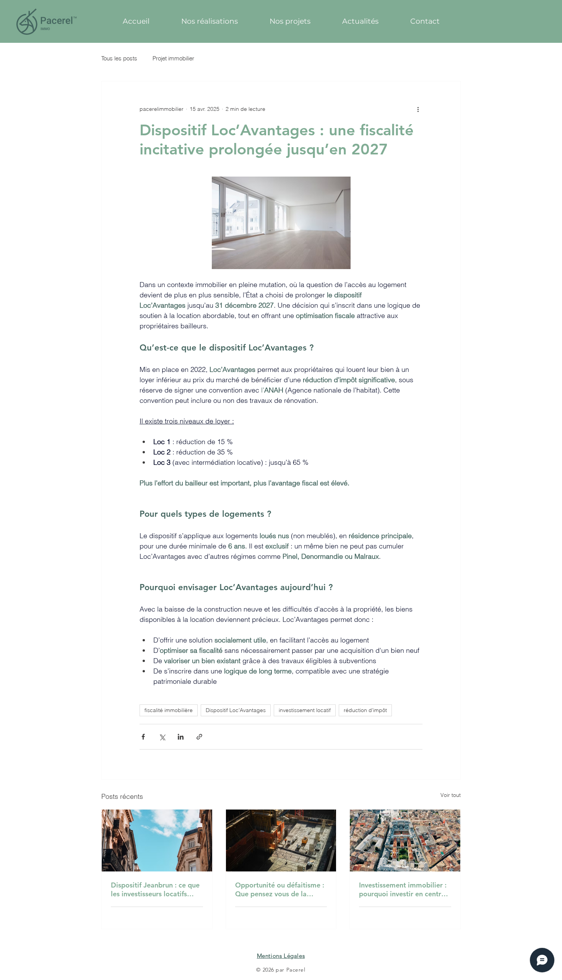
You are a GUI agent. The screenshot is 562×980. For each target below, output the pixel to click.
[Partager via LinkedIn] (180, 736)
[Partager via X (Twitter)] (162, 736)
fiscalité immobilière (169, 710)
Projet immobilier (173, 58)
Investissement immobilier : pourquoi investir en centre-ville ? (403, 889)
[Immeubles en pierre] (157, 840)
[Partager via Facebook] (143, 736)
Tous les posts (119, 58)
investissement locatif (305, 710)
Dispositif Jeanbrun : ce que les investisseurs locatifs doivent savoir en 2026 (155, 889)
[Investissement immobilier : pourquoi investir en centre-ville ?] (405, 840)
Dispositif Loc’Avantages (236, 710)
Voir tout (450, 795)
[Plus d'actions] (417, 109)
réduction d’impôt (365, 710)
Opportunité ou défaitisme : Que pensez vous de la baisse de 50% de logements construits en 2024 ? (281, 889)
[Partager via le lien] (199, 736)
